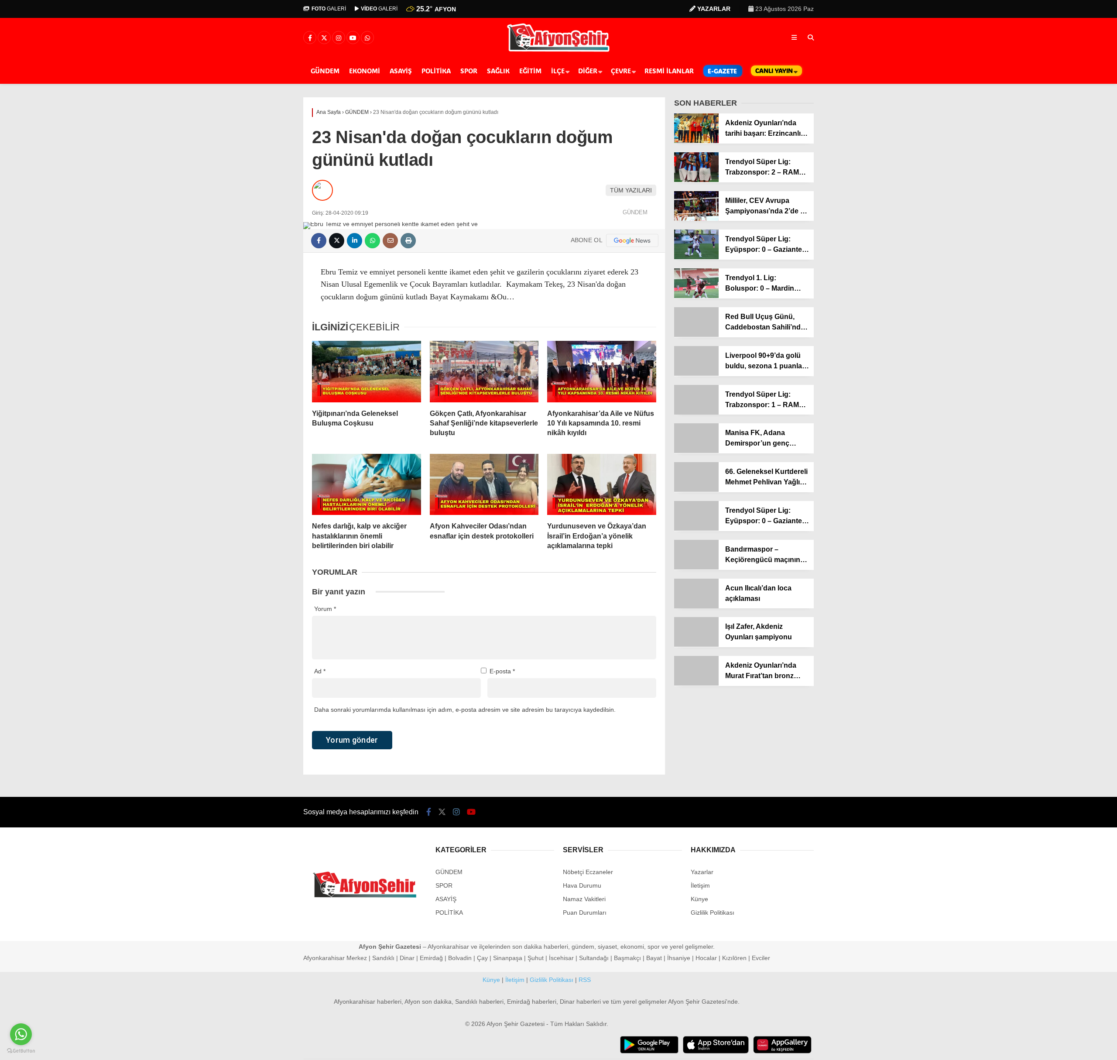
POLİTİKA (436, 70)
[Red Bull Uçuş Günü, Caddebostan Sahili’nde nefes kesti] (696, 334)
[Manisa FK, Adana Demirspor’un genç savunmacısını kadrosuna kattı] (696, 450)
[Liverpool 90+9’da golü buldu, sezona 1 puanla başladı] (696, 373)
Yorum (325, 608)
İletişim (700, 885)
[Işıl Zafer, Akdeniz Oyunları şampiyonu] (696, 644)
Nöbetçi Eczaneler (588, 871)
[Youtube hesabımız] (353, 38)
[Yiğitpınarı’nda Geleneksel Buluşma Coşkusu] (366, 371)
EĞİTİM (530, 70)
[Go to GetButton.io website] (21, 1051)
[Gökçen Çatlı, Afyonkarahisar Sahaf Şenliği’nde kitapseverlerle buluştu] (484, 371)
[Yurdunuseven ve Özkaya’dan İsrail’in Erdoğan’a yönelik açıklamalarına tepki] (601, 484)
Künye (699, 898)
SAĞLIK (498, 70)
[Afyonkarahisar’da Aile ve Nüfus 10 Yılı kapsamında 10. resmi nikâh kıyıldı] (601, 371)
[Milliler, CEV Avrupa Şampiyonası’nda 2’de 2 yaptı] (696, 218)
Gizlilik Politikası (712, 912)
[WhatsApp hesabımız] (367, 38)
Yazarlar (702, 871)
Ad (320, 671)
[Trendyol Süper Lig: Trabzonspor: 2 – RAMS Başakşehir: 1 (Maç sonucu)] (696, 179)
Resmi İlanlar (669, 70)
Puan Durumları (584, 912)
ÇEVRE (621, 70)
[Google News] (632, 240)
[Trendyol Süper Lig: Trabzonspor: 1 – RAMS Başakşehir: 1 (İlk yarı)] (696, 412)
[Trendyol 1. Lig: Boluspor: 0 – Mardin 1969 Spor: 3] (696, 295)
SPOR (468, 70)
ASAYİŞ (401, 70)
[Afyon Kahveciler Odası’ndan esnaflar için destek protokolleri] (484, 484)
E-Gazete (722, 71)
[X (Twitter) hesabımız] (324, 38)
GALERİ (329, 9)
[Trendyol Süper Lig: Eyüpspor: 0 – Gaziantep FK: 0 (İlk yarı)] (696, 528)
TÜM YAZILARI (631, 190)
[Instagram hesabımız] (338, 38)
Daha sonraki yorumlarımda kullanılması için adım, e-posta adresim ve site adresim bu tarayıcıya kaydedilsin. (465, 709)
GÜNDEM (325, 70)
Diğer (587, 70)
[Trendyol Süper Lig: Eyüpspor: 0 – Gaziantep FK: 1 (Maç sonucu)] (696, 257)
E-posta (502, 671)
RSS (585, 979)
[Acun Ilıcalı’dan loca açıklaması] (696, 606)
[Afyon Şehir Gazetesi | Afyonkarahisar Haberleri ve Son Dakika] (558, 51)
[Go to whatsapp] (21, 1034)
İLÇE (558, 70)
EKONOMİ (364, 70)
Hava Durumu (582, 885)
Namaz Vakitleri (584, 898)
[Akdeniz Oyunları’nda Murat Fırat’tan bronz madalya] (696, 683)
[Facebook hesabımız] (310, 38)
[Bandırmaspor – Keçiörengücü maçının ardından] (696, 567)
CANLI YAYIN (774, 70)
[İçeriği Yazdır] (408, 240)
